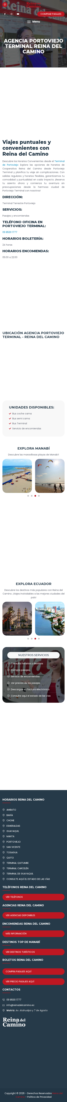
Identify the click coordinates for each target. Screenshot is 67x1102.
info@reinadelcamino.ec (20, 1005)
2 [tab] (32, 496)
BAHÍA (10, 815)
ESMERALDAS (13, 825)
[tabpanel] (30, 476)
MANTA (10, 836)
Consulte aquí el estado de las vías (31, 695)
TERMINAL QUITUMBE (18, 863)
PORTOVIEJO (14, 841)
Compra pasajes (20, 670)
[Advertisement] (33, 104)
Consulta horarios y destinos (27, 663)
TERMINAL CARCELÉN (17, 868)
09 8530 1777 (9, 232)
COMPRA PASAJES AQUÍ (18, 971)
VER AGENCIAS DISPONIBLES (20, 915)
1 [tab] (28, 496)
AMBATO (11, 809)
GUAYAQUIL (13, 831)
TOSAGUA (12, 852)
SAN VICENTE (13, 847)
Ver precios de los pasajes (25, 683)
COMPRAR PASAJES (50, 14)
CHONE (10, 820)
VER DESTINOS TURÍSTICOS (20, 952)
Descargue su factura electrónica (30, 689)
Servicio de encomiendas (25, 676)
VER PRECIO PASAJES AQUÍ (20, 981)
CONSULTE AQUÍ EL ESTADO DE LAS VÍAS (28, 879)
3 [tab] (35, 496)
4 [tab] (39, 496)
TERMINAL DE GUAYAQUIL (20, 873)
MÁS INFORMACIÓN (16, 933)
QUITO (10, 857)
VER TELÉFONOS (14, 897)
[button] (33, 21)
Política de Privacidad (39, 1097)
